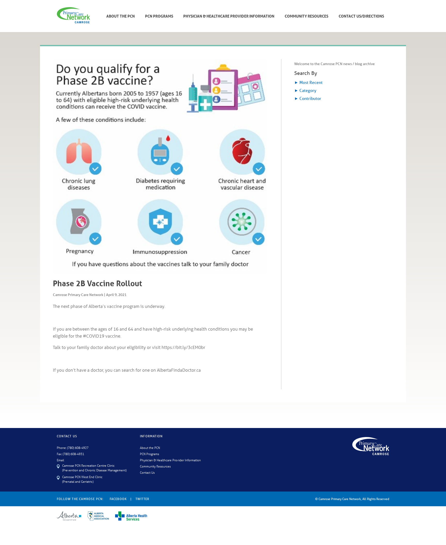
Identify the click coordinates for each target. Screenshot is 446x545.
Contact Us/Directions (361, 16)
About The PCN (120, 16)
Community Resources (306, 16)
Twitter (142, 499)
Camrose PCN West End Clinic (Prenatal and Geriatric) (82, 479)
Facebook (118, 499)
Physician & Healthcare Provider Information (228, 16)
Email (60, 460)
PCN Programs (159, 16)
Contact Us (147, 472)
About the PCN (150, 447)
